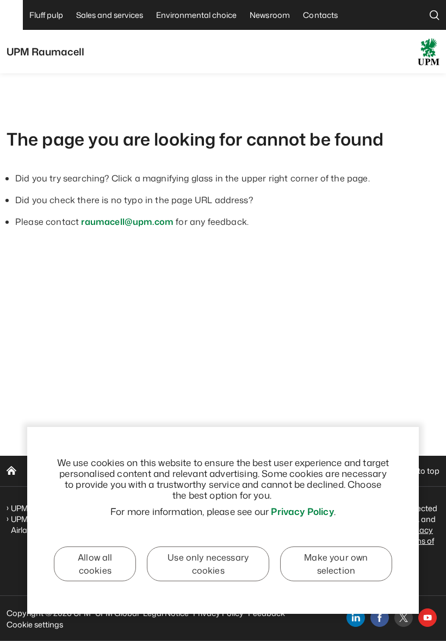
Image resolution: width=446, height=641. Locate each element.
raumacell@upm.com (127, 222)
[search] (434, 15)
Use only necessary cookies (208, 563)
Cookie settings (35, 624)
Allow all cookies (95, 563)
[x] (403, 617)
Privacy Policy (302, 511)
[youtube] (427, 617)
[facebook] (379, 617)
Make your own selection (336, 563)
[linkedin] (355, 617)
